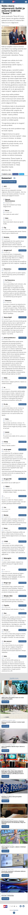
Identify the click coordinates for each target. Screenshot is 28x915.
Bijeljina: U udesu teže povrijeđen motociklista (11, 797)
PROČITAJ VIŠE (5, 701)
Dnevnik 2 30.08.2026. (7, 895)
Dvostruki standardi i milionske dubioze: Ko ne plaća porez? (13, 871)
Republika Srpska (14, 678)
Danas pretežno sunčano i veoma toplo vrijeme (13, 722)
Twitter (22, 174)
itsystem (15, 910)
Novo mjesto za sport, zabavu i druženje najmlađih (13, 847)
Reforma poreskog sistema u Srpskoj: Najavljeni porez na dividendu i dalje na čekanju (13, 822)
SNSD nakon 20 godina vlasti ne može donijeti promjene (12, 698)
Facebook (16, 174)
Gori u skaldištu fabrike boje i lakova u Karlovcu (13, 747)
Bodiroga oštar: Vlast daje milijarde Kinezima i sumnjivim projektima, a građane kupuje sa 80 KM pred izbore (12, 772)
